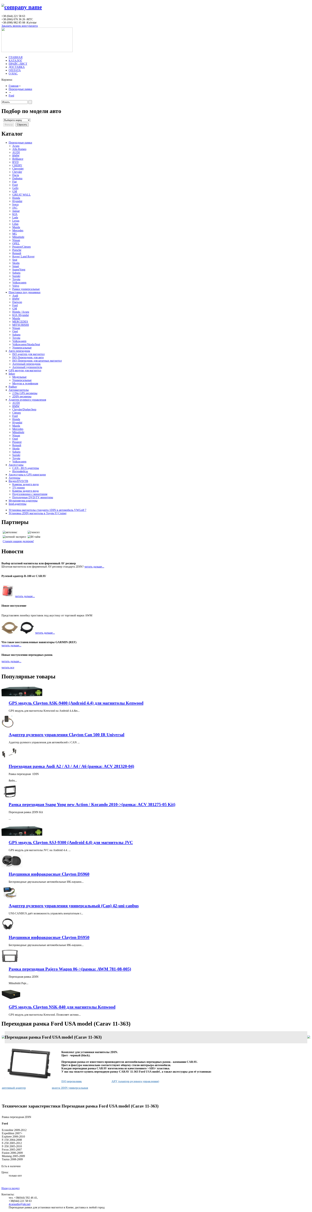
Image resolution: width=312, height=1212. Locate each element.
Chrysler (17, 171)
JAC (15, 207)
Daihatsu (17, 178)
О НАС (13, 73)
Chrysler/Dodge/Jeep (24, 409)
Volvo (15, 285)
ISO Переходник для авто (28, 357)
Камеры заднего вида (25, 484)
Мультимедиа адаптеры (23, 500)
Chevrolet (17, 168)
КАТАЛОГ (15, 60)
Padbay (13, 386)
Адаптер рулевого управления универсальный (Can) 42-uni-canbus (74, 905)
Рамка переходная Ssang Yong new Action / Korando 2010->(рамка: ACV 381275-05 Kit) (92, 804)
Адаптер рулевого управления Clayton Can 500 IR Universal (66, 734)
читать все (7, 667)
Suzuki (16, 276)
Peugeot (16, 442)
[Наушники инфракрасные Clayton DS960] (11, 866)
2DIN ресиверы (21, 396)
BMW (16, 155)
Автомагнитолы (19, 389)
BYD (15, 162)
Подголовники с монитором (29, 494)
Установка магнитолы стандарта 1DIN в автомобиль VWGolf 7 (47, 510)
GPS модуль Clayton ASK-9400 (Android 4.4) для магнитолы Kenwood (76, 703)
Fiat (14, 181)
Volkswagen (19, 282)
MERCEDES (20, 321)
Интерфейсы (20, 471)
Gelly (15, 188)
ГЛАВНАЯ (16, 57)
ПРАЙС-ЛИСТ (18, 63)
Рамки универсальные (26, 289)
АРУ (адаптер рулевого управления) (135, 1081)
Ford (11, 95)
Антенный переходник (26, 363)
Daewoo (17, 302)
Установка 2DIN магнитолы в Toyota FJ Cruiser (37, 513)
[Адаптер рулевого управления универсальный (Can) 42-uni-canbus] (9, 898)
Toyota (16, 279)
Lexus (15, 220)
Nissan (16, 240)
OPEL (16, 243)
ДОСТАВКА (17, 67)
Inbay (12, 373)
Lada (15, 217)
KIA (15, 214)
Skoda (16, 263)
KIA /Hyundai (20, 315)
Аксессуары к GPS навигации (27, 474)
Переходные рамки (20, 89)
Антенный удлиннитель (27, 367)
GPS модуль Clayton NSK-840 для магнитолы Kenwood (62, 1007)
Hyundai (17, 201)
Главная (13, 85)
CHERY (17, 165)
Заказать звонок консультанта (19, 25)
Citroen (16, 412)
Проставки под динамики (24, 292)
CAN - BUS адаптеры (25, 468)
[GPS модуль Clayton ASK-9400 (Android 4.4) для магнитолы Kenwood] (21, 695)
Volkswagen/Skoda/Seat (26, 344)
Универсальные (22, 347)
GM (14, 191)
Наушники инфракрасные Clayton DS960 (49, 874)
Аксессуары (16, 464)
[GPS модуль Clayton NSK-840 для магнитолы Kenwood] (10, 999)
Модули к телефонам (25, 383)
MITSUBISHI (20, 324)
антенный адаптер (14, 1087)
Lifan (15, 223)
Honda (16, 197)
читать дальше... (94, 566)
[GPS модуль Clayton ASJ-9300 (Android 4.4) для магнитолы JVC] (21, 834)
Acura (15, 145)
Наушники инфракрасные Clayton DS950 (49, 937)
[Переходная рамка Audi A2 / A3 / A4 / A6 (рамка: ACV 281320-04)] (9, 758)
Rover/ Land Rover (23, 256)
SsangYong (18, 269)
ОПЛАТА (15, 70)
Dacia (15, 175)
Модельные (19, 376)
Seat (14, 259)
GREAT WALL (21, 194)
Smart (15, 266)
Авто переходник (19, 350)
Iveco (15, 204)
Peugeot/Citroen (21, 246)
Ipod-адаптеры (17, 503)
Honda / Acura (20, 311)
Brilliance (17, 158)
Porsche (16, 250)
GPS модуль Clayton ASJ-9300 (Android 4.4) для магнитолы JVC (71, 842)
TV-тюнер (18, 487)
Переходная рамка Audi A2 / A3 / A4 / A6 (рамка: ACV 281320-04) (71, 766)
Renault (16, 253)
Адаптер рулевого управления (27, 399)
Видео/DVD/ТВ (18, 481)
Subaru (16, 272)
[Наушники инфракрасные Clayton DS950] (7, 929)
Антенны (14, 477)
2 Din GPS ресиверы (24, 393)
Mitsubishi (18, 236)
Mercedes (17, 230)
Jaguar (16, 210)
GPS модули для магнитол (25, 370)
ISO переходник (71, 1081)
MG (14, 233)
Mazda (16, 227)
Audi (15, 295)
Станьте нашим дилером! (18, 541)
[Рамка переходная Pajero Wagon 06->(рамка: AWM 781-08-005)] (9, 961)
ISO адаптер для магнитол (28, 354)
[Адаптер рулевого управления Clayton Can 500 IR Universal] (7, 727)
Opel (15, 331)
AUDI (16, 152)
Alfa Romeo (19, 149)
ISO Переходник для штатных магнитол (37, 360)
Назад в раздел (10, 1188)
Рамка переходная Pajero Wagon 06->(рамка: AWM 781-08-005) (70, 969)
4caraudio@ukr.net (19, 1204)
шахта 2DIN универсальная (70, 1087)
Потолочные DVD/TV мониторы (32, 497)
